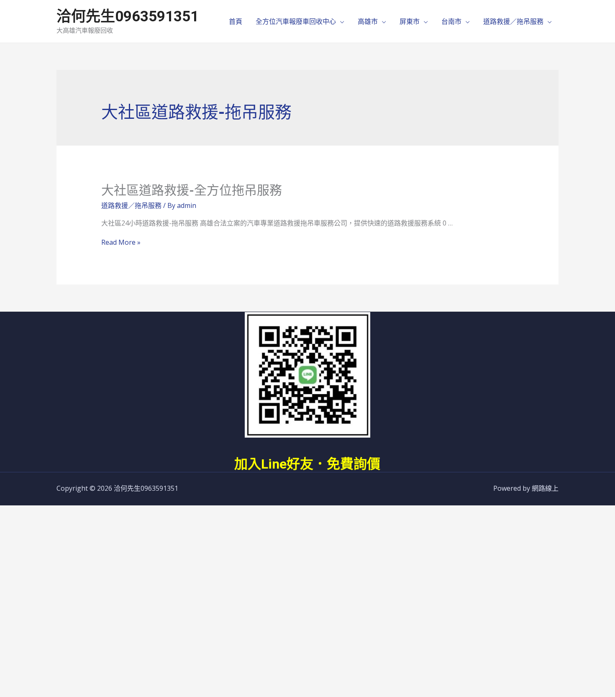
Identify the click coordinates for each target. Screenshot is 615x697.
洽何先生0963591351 (127, 16)
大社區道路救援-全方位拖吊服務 (191, 190)
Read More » (121, 242)
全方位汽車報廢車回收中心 (296, 21)
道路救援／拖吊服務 (513, 21)
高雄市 (368, 21)
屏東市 (410, 21)
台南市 (451, 21)
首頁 (235, 21)
